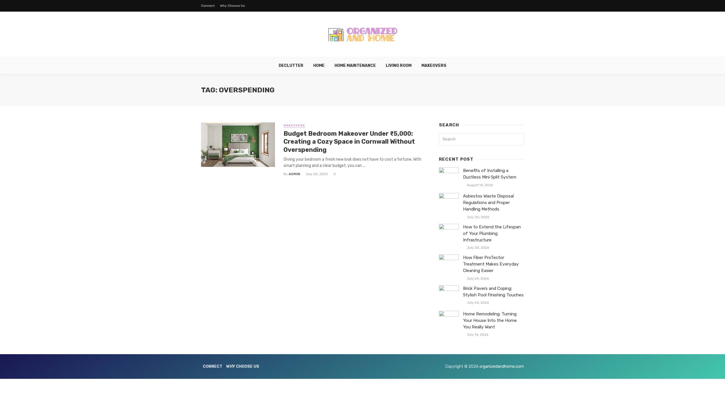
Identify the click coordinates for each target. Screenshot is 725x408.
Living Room (398, 65)
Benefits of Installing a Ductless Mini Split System (489, 174)
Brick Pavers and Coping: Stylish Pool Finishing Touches (493, 292)
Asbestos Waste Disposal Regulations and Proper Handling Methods (488, 203)
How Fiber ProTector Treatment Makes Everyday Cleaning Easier (491, 264)
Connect (208, 6)
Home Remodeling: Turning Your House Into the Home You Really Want (490, 320)
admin (294, 174)
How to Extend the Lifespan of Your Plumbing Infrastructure (492, 233)
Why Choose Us (232, 6)
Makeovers (433, 65)
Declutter (291, 65)
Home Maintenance (355, 65)
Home (319, 65)
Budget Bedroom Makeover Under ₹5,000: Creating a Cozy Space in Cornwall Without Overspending (349, 141)
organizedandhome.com (501, 366)
